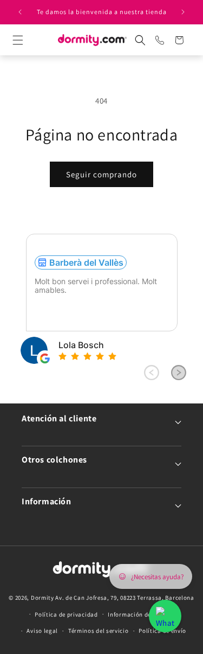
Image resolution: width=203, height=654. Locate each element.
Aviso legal (42, 630)
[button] (27, 40)
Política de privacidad (66, 614)
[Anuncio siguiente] (183, 12)
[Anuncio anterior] (20, 12)
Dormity (42, 597)
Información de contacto (143, 614)
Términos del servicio (98, 630)
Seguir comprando (101, 174)
